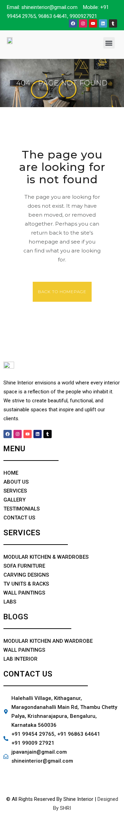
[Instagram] (83, 23)
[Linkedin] (103, 23)
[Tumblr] (113, 23)
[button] (109, 43)
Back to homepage (62, 291)
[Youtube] (93, 23)
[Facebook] (73, 23)
